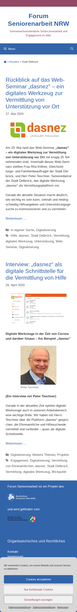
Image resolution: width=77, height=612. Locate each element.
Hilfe (14, 235)
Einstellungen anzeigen (38, 599)
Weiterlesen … (16, 218)
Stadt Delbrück (41, 235)
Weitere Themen (43, 455)
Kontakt (12, 551)
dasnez (24, 235)
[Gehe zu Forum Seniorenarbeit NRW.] (5, 61)
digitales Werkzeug (19, 241)
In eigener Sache (22, 230)
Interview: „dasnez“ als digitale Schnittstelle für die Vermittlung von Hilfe (36, 271)
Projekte (63, 455)
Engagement (19, 460)
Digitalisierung (46, 230)
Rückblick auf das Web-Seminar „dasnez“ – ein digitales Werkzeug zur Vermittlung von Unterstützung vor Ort (35, 93)
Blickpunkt (59, 472)
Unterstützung (44, 241)
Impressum (62, 607)
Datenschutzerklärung (20, 607)
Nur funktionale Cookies (38, 589)
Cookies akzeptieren (38, 579)
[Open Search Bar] (72, 48)
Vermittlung (61, 235)
